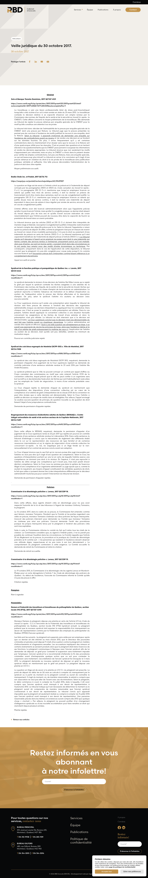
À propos (117, 10)
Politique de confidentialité (81, 840)
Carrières (137, 2)
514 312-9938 (23, 837)
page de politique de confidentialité (122, 867)
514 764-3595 (23, 853)
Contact (133, 10)
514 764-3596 (38, 853)
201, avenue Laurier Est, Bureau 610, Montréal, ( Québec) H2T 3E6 (32, 831)
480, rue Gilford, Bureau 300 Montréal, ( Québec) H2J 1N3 (29, 847)
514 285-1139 (37, 837)
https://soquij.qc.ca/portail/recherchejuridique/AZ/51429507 (37, 181)
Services (77, 10)
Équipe (90, 10)
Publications (103, 10)
